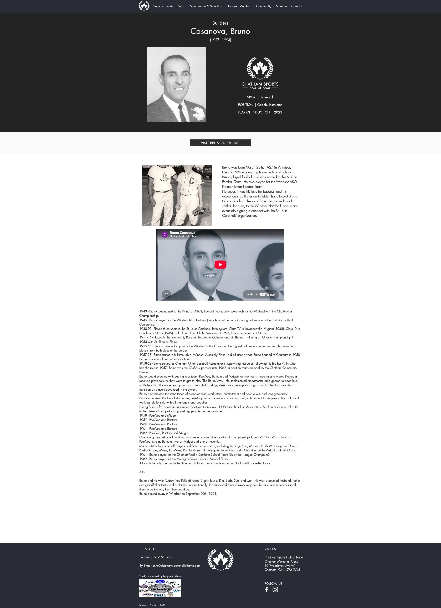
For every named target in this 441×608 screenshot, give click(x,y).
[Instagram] (275, 589)
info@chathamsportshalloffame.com (177, 565)
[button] (176, 84)
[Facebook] (266, 589)
